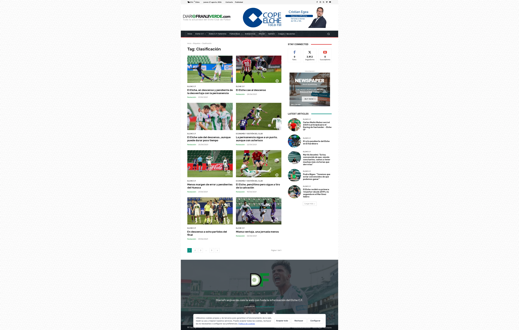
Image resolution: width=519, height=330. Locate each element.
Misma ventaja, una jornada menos (257, 231)
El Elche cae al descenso (251, 90)
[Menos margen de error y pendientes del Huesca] (210, 163)
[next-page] (217, 250)
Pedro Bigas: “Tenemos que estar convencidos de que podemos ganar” (316, 176)
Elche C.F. (191, 86)
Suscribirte (325, 51)
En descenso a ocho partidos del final (207, 233)
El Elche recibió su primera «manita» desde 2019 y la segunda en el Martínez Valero (316, 193)
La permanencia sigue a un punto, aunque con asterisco (256, 139)
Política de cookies (246, 323)
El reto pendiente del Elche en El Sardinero (316, 142)
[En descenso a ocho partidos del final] (210, 211)
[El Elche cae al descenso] (258, 69)
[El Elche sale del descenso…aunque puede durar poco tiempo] (210, 116)
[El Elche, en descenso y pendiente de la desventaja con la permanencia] (210, 69)
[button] (328, 34)
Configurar (315, 320)
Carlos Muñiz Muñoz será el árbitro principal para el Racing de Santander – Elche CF (317, 126)
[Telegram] (259, 313)
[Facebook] (317, 2)
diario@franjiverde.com (265, 307)
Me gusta (294, 51)
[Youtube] (330, 2)
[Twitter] (323, 2)
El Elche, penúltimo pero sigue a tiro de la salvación (258, 186)
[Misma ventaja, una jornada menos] (258, 211)
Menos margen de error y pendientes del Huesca (209, 186)
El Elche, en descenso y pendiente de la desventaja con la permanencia (210, 92)
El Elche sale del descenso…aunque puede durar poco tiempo (209, 139)
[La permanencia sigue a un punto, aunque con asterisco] (258, 116)
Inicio (189, 43)
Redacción (191, 97)
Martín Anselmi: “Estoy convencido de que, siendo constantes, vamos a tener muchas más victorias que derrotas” (316, 160)
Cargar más (308, 204)
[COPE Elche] (282, 17)
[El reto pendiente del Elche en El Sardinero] (294, 141)
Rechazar (299, 320)
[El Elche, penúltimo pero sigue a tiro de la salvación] (258, 163)
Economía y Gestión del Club (249, 134)
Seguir (310, 51)
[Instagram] (320, 2)
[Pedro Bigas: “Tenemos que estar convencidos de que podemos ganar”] (294, 175)
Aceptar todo (282, 320)
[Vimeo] (326, 2)
